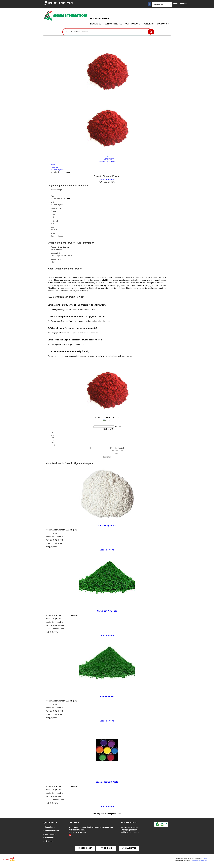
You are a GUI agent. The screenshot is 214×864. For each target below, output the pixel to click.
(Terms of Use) (203, 858)
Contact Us (163, 24)
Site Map (48, 841)
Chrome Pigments (107, 525)
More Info (148, 24)
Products (54, 167)
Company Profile (113, 24)
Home (53, 165)
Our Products (132, 24)
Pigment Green (107, 696)
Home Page (95, 24)
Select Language (180, 3)
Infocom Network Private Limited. (198, 860)
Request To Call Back (107, 162)
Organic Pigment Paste (107, 782)
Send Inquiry (108, 159)
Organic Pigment (57, 170)
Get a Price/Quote (107, 179)
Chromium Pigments (107, 611)
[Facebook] (149, 5)
